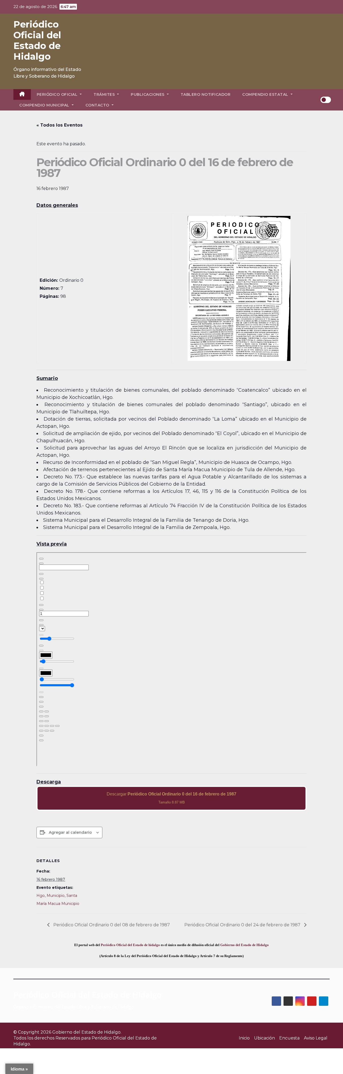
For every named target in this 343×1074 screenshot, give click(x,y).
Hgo (40, 895)
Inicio (244, 1038)
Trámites (105, 94)
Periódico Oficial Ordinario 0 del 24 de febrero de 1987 (242, 924)
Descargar (171, 798)
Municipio (56, 895)
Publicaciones (148, 94)
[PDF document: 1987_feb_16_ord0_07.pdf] (171, 659)
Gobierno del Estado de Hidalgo (244, 945)
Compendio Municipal (44, 105)
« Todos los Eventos (59, 125)
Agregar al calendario (70, 832)
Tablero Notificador (206, 94)
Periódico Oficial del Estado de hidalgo (130, 945)
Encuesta (289, 1038)
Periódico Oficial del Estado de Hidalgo (37, 40)
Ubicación (264, 1038)
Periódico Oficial (58, 94)
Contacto (98, 105)
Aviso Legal (315, 1038)
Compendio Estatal (265, 94)
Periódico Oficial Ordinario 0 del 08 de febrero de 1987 (111, 924)
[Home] (22, 94)
